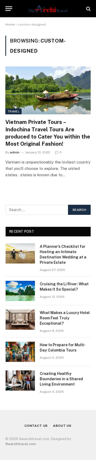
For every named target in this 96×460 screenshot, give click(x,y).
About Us (62, 426)
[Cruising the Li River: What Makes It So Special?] (20, 291)
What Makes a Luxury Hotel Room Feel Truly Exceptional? (65, 318)
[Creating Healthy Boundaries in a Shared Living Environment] (20, 380)
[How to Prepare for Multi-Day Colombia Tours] (20, 352)
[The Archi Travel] (48, 8)
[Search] (88, 9)
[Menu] (8, 9)
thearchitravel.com (20, 444)
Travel (13, 111)
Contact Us (36, 426)
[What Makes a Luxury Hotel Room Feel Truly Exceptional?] (20, 320)
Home (10, 24)
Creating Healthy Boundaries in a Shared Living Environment (61, 378)
